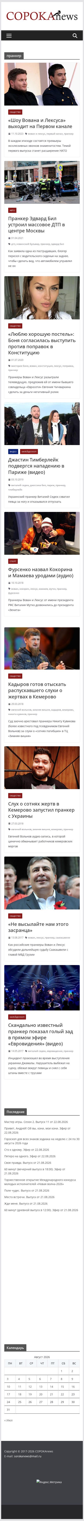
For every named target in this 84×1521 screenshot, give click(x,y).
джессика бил (38, 485)
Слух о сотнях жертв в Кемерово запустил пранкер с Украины (41, 809)
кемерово (67, 709)
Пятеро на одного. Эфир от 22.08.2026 (29, 1156)
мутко (52, 588)
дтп (13, 244)
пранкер (68, 133)
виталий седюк (20, 485)
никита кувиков (17, 714)
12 (30, 1386)
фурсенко (13, 593)
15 (62, 1386)
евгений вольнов (21, 709)
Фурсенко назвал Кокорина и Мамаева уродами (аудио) (40, 572)
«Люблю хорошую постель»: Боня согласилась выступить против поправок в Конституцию (42, 343)
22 (62, 1394)
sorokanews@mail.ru (27, 1456)
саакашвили (63, 937)
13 (40, 1386)
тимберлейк (15, 489)
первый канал (54, 133)
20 (40, 1394)
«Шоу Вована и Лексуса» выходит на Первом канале (40, 123)
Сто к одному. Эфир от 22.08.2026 (26, 1150)
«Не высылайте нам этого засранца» (38, 927)
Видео (13, 451)
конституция (45, 366)
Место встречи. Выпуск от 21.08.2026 (29, 1197)
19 (30, 1394)
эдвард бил (57, 244)
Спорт (13, 561)
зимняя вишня (41, 709)
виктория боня (20, 366)
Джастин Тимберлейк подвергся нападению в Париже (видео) (36, 465)
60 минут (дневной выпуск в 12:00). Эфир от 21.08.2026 (41, 1210)
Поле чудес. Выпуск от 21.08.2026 (26, 1190)
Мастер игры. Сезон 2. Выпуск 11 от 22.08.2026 (36, 1122)
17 (8, 1394)
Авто (12, 210)
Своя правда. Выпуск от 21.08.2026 (27, 1163)
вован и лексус (36, 133)
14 (51, 1386)
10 (8, 1386)
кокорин (24, 588)
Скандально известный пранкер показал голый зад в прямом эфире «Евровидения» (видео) (40, 1034)
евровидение (55, 1051)
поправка (68, 366)
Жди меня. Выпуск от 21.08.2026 (25, 1203)
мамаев (43, 588)
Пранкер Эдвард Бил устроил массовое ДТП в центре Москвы (36, 224)
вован (33, 366)
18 (19, 1394)
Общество (15, 112)
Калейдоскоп (29, 451)
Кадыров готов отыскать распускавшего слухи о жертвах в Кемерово (37, 690)
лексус (57, 366)
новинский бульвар (27, 244)
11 (19, 1386)
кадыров (56, 709)
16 (73, 1386)
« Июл (8, 1420)
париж (51, 485)
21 (51, 1394)
